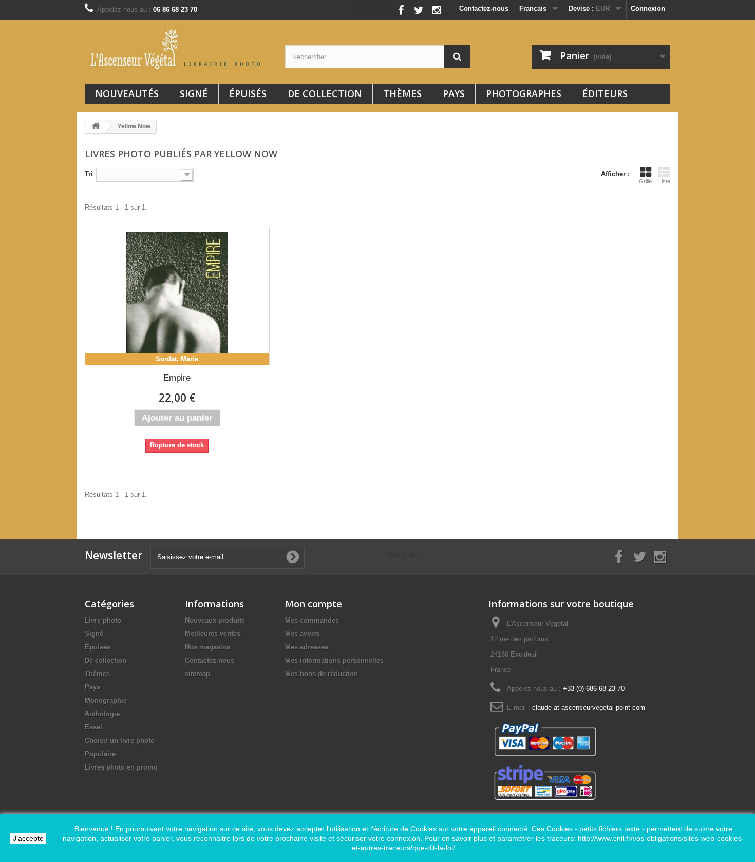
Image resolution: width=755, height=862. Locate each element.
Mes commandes (312, 620)
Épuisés (248, 93)
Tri (89, 174)
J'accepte (28, 838)
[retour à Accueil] (95, 126)
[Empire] (177, 296)
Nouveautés (127, 93)
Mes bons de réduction (321, 674)
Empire (177, 378)
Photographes (523, 93)
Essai (93, 727)
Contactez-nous (483, 8)
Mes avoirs (302, 634)
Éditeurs (605, 93)
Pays (454, 93)
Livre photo (103, 620)
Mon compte (313, 603)
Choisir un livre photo (120, 740)
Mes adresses (306, 647)
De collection (325, 93)
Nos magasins (207, 647)
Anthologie (102, 714)
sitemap (197, 674)
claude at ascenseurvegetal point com (588, 707)
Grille (645, 181)
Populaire (100, 754)
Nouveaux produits (215, 620)
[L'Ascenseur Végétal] (177, 49)
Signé (194, 93)
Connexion (648, 8)
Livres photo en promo (121, 767)
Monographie (106, 700)
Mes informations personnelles (334, 660)
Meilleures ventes (212, 634)
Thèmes (402, 93)
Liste (664, 181)
